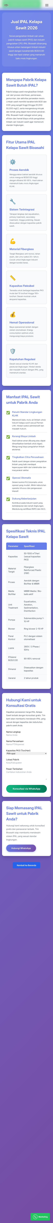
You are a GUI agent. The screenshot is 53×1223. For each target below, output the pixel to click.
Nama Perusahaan (15, 741)
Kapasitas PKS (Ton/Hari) (18, 750)
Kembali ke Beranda (26, 865)
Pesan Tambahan (14, 769)
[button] (47, 5)
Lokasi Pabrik (12, 759)
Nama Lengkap (13, 732)
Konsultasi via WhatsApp (26, 788)
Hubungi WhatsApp (21, 848)
